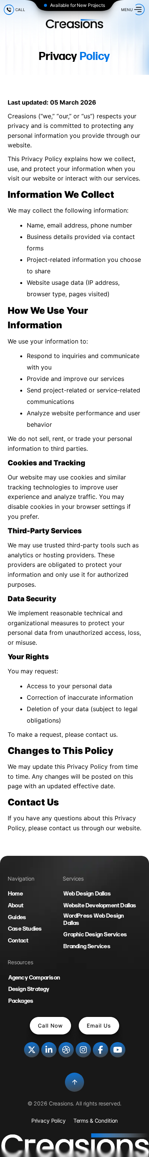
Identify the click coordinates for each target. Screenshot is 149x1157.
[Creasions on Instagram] (83, 1049)
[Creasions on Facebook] (100, 1049)
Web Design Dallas (86, 893)
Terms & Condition (95, 1120)
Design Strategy (29, 989)
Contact (18, 940)
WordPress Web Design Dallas (93, 919)
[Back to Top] (74, 1082)
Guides (17, 917)
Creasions (61, 1103)
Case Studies (25, 929)
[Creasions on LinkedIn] (49, 1049)
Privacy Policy (48, 1120)
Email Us (99, 1025)
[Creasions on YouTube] (117, 1049)
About (15, 905)
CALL (20, 9)
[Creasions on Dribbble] (66, 1049)
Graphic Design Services (95, 934)
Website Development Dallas (99, 905)
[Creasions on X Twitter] (31, 1049)
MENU (127, 9)
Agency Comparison (34, 977)
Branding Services (86, 946)
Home (15, 893)
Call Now (50, 1025)
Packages (21, 1001)
